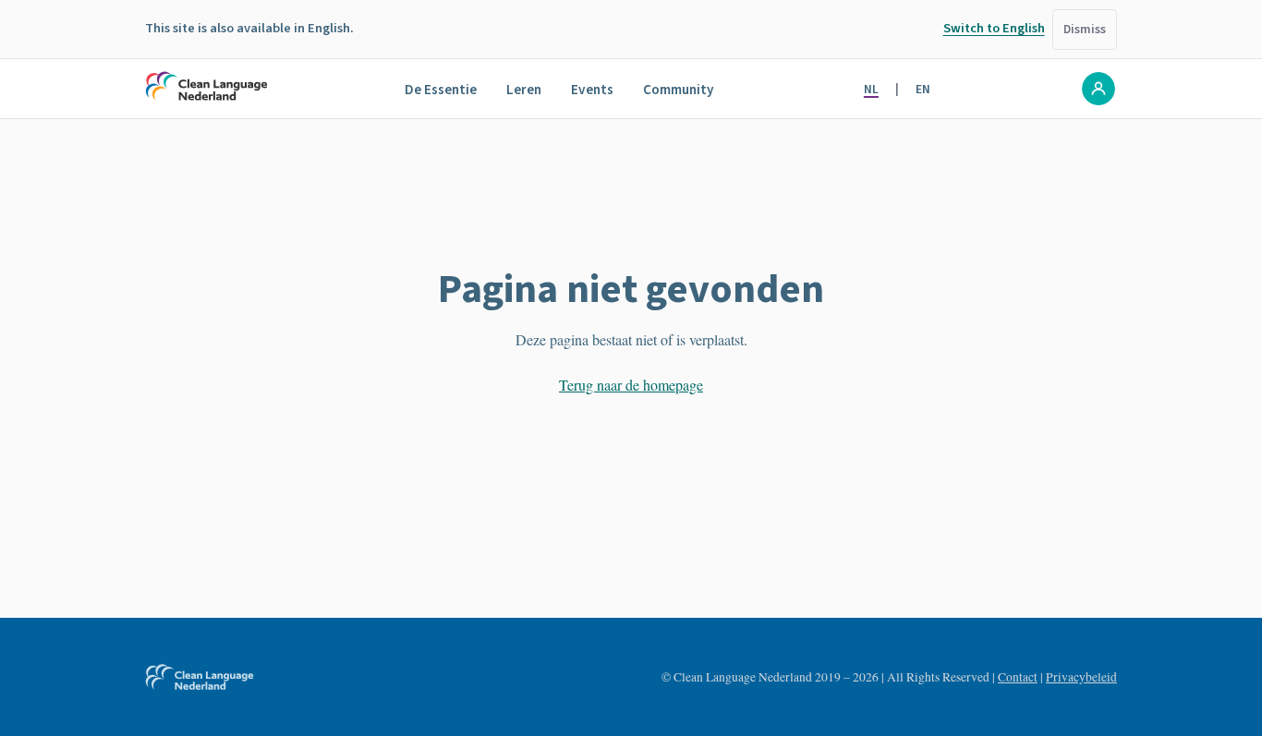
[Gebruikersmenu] (1098, 88)
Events (592, 89)
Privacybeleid (1081, 677)
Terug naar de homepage (631, 384)
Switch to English (994, 28)
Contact (1018, 677)
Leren (523, 89)
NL (871, 89)
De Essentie (441, 89)
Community (678, 89)
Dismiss (1084, 29)
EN (923, 89)
